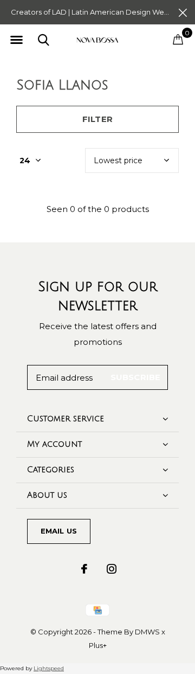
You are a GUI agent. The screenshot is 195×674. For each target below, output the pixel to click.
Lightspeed (49, 668)
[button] (16, 40)
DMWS (147, 631)
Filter (97, 119)
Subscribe (135, 377)
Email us (59, 531)
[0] (178, 39)
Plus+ (98, 645)
